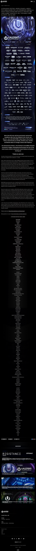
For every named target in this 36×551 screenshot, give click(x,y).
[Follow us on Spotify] (24, 539)
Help (2, 532)
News (2, 531)
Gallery (2, 530)
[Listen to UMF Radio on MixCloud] (21, 539)
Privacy (16, 547)
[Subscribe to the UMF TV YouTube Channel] (19, 539)
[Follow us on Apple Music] (18, 542)
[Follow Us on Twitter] (17, 539)
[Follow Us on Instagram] (14, 539)
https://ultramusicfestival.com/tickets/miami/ (17, 211)
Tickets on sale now (18, 154)
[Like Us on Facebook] (12, 539)
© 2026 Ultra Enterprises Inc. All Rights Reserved (18, 545)
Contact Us (3, 533)
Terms (20, 547)
